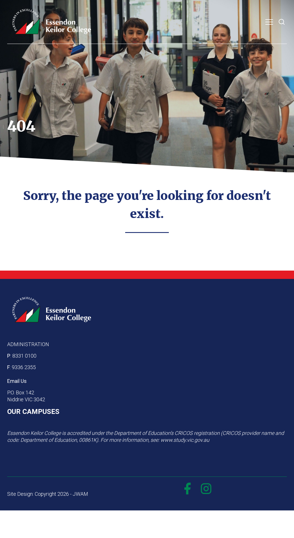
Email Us (17, 381)
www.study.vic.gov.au (184, 440)
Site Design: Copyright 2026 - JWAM (47, 494)
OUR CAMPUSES (33, 412)
